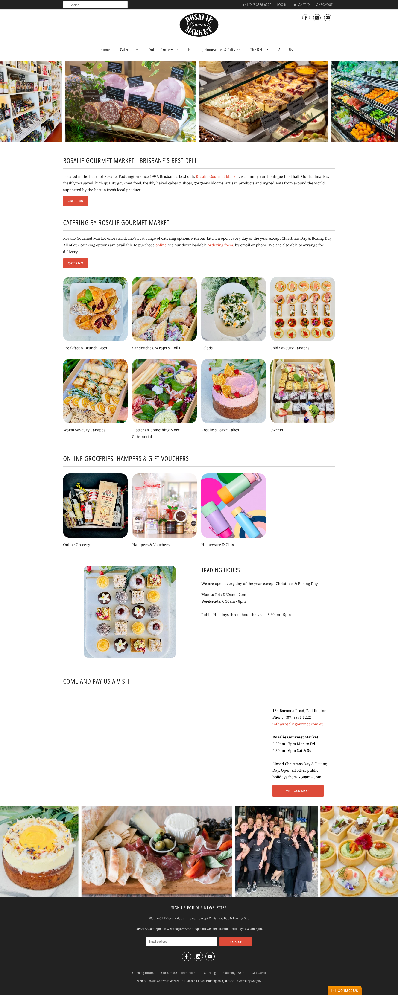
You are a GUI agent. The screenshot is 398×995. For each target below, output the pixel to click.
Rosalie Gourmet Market (217, 176)
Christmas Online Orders (178, 973)
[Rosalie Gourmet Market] (199, 25)
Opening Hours (143, 973)
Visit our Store (298, 790)
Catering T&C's (233, 973)
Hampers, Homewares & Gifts (211, 49)
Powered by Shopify (248, 981)
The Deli (256, 49)
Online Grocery (161, 49)
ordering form (220, 245)
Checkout (324, 4)
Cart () (303, 4)
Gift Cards (259, 973)
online (161, 245)
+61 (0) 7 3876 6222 (257, 4)
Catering (127, 49)
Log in (282, 4)
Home (105, 49)
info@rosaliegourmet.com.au (298, 724)
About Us (285, 49)
